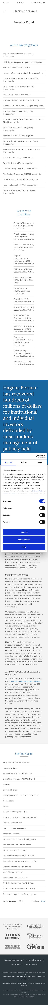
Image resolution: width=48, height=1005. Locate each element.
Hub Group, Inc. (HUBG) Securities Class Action (22, 291)
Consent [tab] (8, 462)
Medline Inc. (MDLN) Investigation (18, 136)
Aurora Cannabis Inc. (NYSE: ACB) (17, 773)
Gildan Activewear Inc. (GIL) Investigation (21, 100)
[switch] (42, 508)
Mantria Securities (11, 834)
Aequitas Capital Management (16, 762)
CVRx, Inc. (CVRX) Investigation (17, 95)
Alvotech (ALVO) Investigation (16, 67)
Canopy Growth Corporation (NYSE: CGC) (21, 795)
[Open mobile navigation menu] (4, 11)
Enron (6, 806)
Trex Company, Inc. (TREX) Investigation (21, 179)
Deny (24, 547)
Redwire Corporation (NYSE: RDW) (18, 883)
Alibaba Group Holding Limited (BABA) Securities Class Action (24, 236)
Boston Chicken (10, 790)
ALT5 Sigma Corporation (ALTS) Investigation (22, 62)
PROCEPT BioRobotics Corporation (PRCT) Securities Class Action (24, 329)
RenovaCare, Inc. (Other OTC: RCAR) (19, 889)
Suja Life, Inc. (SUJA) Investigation (18, 163)
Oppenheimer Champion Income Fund (20, 861)
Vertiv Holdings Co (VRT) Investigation (20, 185)
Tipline (20, 3)
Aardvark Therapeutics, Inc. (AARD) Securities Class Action (24, 226)
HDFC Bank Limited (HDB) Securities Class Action (23, 280)
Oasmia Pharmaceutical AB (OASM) (18, 856)
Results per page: (10, 901)
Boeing (6, 784)
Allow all (24, 532)
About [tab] (39, 462)
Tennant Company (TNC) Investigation (20, 168)
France (34, 964)
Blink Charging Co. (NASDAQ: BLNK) (19, 779)
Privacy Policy (7, 976)
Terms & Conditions (17, 976)
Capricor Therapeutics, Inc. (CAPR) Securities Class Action (24, 247)
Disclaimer (27, 976)
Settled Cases (24, 753)
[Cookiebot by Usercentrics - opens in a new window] (35, 456)
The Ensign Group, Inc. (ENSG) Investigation (22, 174)
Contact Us (29, 960)
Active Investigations (24, 45)
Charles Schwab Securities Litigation (25, 681)
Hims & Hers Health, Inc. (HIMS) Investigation (23, 106)
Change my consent (8, 983)
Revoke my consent (20, 983)
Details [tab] (24, 462)
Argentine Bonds (10, 768)
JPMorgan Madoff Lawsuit (14, 828)
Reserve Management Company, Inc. (19, 894)
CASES (6, 3)
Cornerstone (8, 801)
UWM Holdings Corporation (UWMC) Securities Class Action (24, 353)
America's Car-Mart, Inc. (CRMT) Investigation (23, 73)
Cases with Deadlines (24, 212)
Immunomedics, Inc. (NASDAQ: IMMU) (20, 817)
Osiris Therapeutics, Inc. (13, 872)
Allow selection (24, 539)
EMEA (28, 964)
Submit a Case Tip (17, 964)
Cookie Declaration (36, 976)
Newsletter (38, 960)
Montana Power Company (14, 850)
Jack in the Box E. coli (12, 823)
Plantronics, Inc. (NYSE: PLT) (15, 878)
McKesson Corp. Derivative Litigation (19, 839)
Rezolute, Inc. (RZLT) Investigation (18, 158)
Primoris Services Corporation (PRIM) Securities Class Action (24, 318)
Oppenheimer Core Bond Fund (17, 867)
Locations (20, 960)
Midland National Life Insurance (17, 845)
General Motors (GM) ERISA (15, 812)
